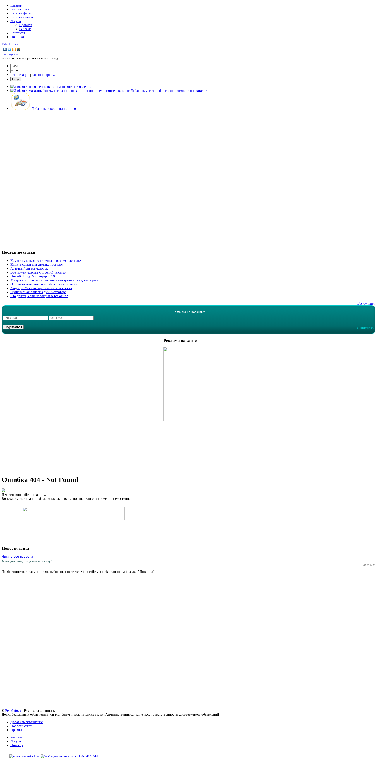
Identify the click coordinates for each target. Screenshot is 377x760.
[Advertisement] (188, 179)
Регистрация (19, 75)
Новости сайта (21, 726)
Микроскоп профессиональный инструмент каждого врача (54, 280)
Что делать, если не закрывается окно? (39, 296)
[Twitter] (9, 49)
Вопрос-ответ (20, 9)
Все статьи (366, 303)
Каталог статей (21, 17)
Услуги (15, 21)
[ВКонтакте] (5, 49)
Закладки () (11, 54)
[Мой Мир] (18, 49)
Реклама (25, 29)
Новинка (17, 37)
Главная (16, 5)
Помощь (16, 745)
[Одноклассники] (14, 49)
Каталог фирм (20, 13)
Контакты (17, 33)
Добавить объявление (26, 722)
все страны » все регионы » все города (30, 58)
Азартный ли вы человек (29, 268)
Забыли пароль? (43, 75)
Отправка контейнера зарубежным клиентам (43, 284)
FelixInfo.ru (10, 44)
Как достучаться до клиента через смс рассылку (46, 260)
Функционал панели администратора (38, 292)
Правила (25, 25)
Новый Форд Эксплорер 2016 (32, 276)
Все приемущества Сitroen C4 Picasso (38, 272)
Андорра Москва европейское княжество (41, 288)
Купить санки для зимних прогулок (36, 264)
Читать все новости (17, 556)
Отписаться (365, 328)
